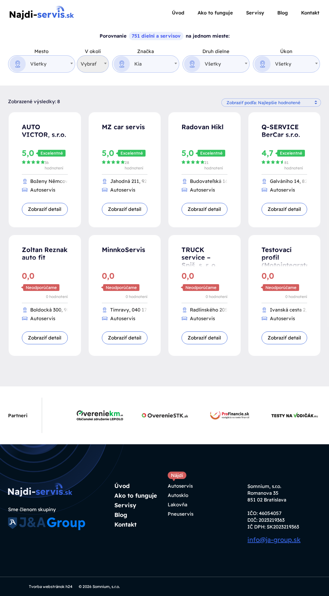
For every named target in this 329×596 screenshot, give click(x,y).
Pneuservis (180, 514)
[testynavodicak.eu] (288, 415)
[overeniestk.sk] (158, 415)
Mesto (41, 51)
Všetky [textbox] (38, 64)
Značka (145, 51)
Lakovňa (177, 504)
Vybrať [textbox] (88, 64)
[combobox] (41, 64)
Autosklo (178, 495)
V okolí (93, 51)
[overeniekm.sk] (93, 415)
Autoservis (180, 486)
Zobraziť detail (44, 209)
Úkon (286, 51)
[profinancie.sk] (223, 415)
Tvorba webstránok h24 (50, 586)
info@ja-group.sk (273, 540)
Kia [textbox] (138, 64)
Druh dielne (215, 51)
